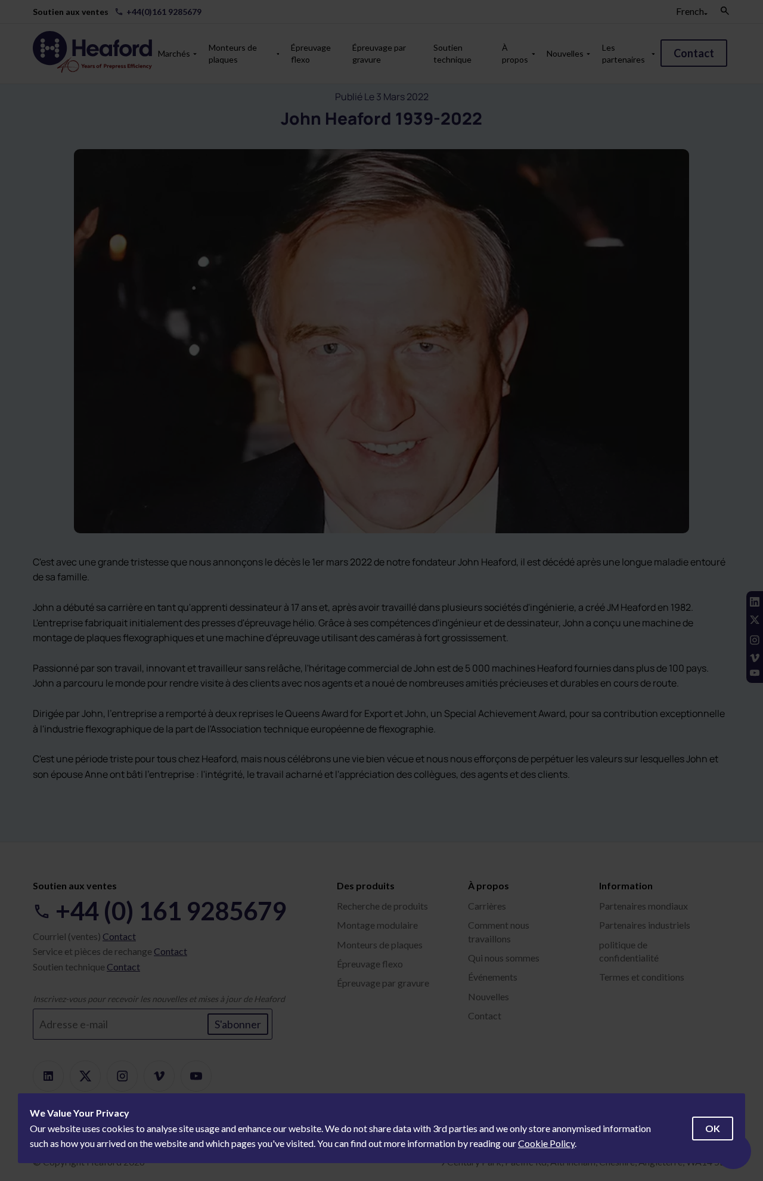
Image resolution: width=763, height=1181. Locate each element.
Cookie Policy (546, 1143)
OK (712, 1128)
